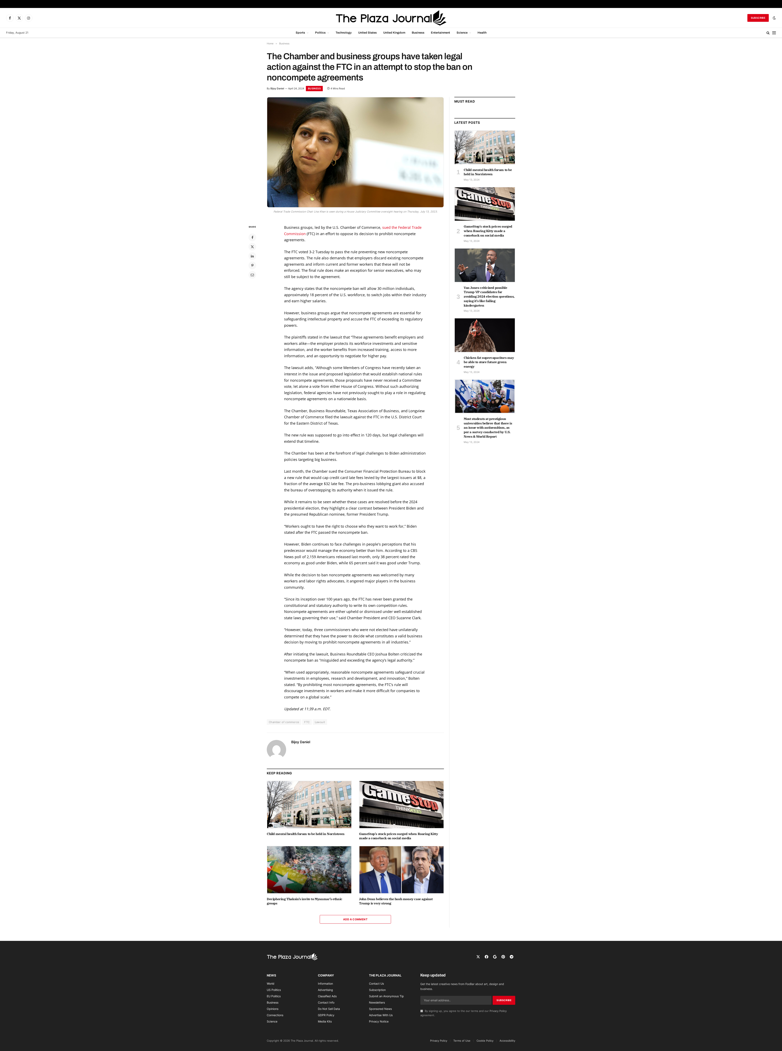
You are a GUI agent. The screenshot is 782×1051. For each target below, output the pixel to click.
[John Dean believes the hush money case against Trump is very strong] (401, 869)
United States (367, 32)
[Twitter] (252, 247)
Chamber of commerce (284, 722)
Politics (320, 32)
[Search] (768, 32)
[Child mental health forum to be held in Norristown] (309, 804)
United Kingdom (394, 32)
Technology (344, 32)
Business (418, 32)
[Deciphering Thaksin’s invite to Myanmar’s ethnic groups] (309, 869)
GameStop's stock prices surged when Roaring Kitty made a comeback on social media (398, 836)
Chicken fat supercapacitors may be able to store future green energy (489, 362)
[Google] (495, 956)
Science (462, 32)
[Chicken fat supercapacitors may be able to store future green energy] (484, 335)
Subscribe (758, 17)
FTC (307, 722)
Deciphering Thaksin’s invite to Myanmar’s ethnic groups (304, 901)
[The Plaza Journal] (391, 18)
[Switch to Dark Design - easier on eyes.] (774, 18)
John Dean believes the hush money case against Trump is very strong (396, 901)
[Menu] (774, 32)
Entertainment (440, 32)
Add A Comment (355, 919)
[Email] (252, 275)
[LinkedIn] (252, 256)
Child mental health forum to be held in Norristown (306, 834)
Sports (300, 32)
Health (482, 32)
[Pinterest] (252, 265)
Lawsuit (320, 722)
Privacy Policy (498, 1011)
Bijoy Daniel (277, 88)
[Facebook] (252, 237)
